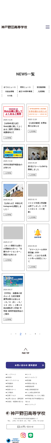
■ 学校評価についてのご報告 (35, 395)
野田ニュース (25, 87)
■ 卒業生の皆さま (31, 383)
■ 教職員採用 (30, 386)
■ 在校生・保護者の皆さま (14, 401)
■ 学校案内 (9, 383)
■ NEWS (9, 377)
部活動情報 (41, 87)
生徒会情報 (9, 91)
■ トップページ (11, 374)
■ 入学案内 (9, 392)
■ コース (28, 374)
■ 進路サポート (11, 389)
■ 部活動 (28, 380)
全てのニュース (10, 87)
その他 (9, 95)
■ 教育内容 (9, 386)
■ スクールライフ (31, 377)
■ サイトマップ (31, 404)
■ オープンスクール (12, 380)
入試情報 (41, 91)
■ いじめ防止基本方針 (33, 392)
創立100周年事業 (25, 91)
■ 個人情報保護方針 (32, 389)
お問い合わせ (27, 427)
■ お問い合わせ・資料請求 (14, 398)
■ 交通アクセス (11, 395)
